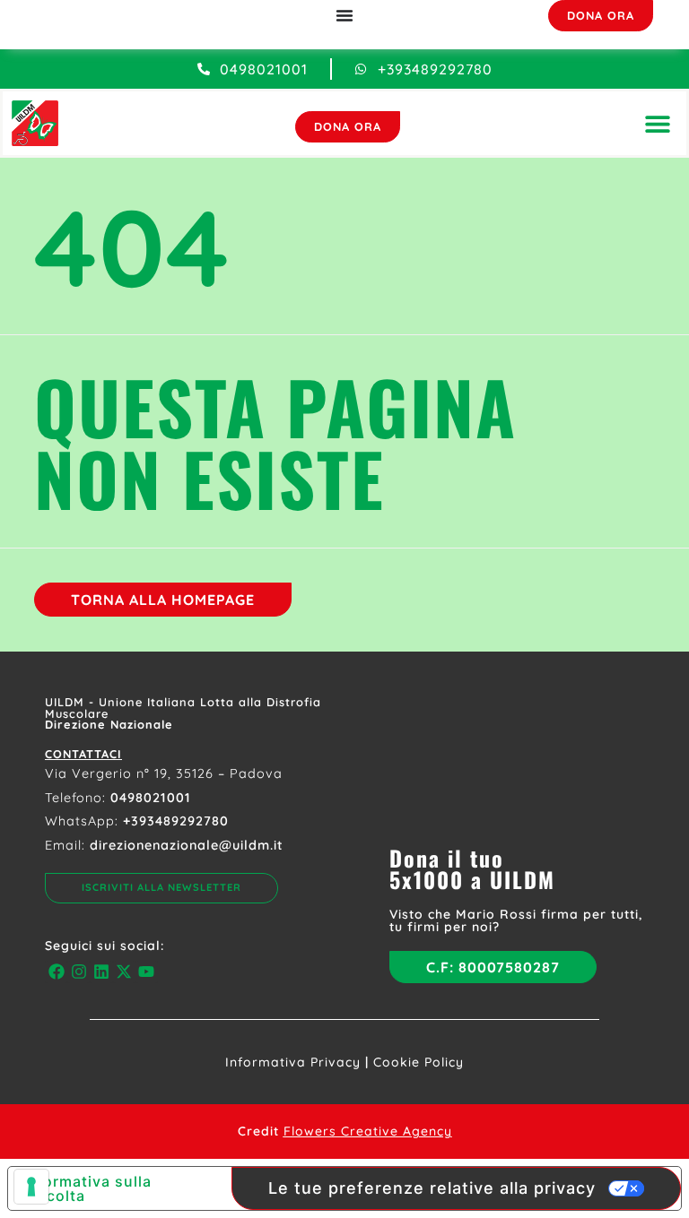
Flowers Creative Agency (367, 1131)
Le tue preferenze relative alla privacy (432, 1188)
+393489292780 (176, 821)
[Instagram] (78, 972)
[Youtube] (146, 972)
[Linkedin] (101, 972)
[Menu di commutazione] (344, 15)
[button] (657, 123)
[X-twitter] (124, 972)
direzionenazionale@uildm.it (186, 845)
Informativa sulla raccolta (87, 1188)
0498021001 (150, 798)
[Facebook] (56, 972)
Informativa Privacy (293, 1062)
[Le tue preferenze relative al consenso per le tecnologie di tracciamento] (31, 1187)
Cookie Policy (418, 1062)
